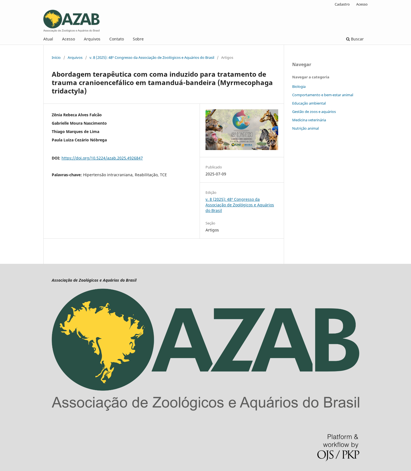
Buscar (357, 39)
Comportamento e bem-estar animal (322, 94)
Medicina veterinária (309, 119)
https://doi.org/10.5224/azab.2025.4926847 (102, 158)
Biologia (299, 86)
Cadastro (342, 4)
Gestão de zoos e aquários (314, 111)
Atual (48, 39)
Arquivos (92, 39)
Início (56, 57)
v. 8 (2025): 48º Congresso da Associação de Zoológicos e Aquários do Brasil (151, 57)
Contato (116, 39)
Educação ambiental (309, 103)
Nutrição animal (305, 128)
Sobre (138, 39)
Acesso (68, 39)
